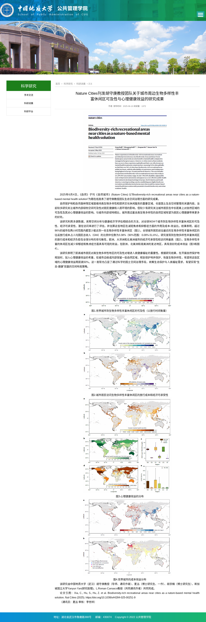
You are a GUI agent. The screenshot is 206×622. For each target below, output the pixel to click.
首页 (58, 83)
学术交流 (28, 95)
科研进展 (28, 103)
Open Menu (200, 14)
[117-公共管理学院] (44, 12)
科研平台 (28, 111)
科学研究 (68, 83)
